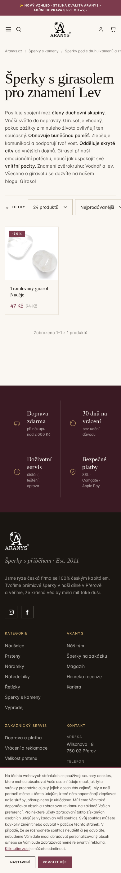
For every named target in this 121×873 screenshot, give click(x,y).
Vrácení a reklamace (26, 748)
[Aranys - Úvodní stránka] (61, 29)
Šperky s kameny (44, 51)
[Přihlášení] (101, 29)
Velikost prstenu (21, 758)
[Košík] (113, 29)
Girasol (28, 181)
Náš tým (75, 645)
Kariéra (74, 686)
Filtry (18, 207)
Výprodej (14, 707)
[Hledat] (19, 29)
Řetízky (12, 686)
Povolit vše (55, 862)
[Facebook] (27, 612)
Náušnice (14, 645)
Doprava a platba (23, 737)
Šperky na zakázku (87, 656)
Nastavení (20, 862)
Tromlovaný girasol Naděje (29, 291)
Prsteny (12, 656)
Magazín (76, 666)
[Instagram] (11, 612)
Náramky (14, 666)
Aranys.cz (13, 51)
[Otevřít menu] (8, 29)
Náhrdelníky (17, 676)
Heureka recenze (84, 676)
